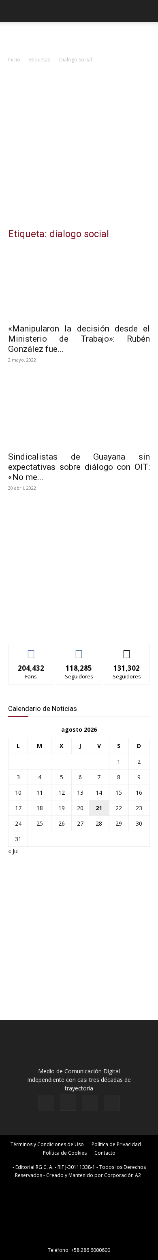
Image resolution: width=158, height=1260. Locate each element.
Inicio (14, 59)
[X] (90, 1103)
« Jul (13, 851)
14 (99, 792)
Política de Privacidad (116, 1144)
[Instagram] (68, 1102)
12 (61, 792)
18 (39, 808)
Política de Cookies (65, 1152)
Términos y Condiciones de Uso (47, 1144)
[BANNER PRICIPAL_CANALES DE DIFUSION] (79, 36)
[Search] (146, 11)
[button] (14, 11)
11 (39, 792)
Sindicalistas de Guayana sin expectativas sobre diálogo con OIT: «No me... (79, 467)
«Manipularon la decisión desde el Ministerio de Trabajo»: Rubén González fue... (79, 339)
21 (99, 808)
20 (80, 808)
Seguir (79, 650)
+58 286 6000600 (90, 1250)
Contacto (104, 1152)
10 (18, 792)
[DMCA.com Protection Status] (79, 1238)
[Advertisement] (79, 147)
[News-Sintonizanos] (69, 624)
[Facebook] (46, 1103)
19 (61, 808)
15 (118, 792)
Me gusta (31, 650)
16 (139, 792)
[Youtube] (112, 1103)
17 (18, 808)
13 (80, 792)
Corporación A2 (122, 1175)
